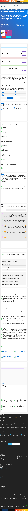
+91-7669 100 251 (16, 434)
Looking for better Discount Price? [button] (6, 264)
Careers (10, 423)
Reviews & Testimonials (2, 417)
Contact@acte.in (3, 435)
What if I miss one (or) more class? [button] (6, 273)
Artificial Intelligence (18, 428)
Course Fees (24, 62)
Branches (7, 423)
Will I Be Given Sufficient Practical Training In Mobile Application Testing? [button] (11, 279)
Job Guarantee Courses (3, 9)
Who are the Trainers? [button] (5, 270)
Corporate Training (11, 9)
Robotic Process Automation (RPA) (19, 358)
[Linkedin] (1, 420)
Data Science (16, 352)
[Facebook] (5, 420)
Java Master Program (4, 351)
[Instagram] (0, 420)
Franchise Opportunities (8, 424)
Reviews (21, 9)
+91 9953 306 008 (3, 434)
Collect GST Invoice (14, 417)
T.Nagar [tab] (3, 376)
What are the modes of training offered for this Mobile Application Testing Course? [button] (12, 275)
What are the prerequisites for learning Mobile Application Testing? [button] (10, 278)
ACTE (14, 207)
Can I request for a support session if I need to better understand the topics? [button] (11, 276)
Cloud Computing (4, 358)
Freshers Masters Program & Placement (6, 356)
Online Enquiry (16, 5)
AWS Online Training (2, 427)
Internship (16, 416)
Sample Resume (7, 416)
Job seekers (23, 9)
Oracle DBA (3, 357)
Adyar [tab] (2, 378)
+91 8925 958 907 (23, 434)
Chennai (22, 5)
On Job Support (20, 416)
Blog (13, 416)
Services (4, 423)
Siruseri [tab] (3, 383)
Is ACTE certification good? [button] (5, 269)
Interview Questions (2, 416)
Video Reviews (17, 207)
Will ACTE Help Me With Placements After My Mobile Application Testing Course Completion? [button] (13, 266)
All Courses (7, 9)
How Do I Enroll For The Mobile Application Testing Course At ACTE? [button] (10, 284)
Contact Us (13, 423)
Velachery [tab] (3, 368)
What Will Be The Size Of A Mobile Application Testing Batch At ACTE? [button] (11, 281)
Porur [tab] (2, 373)
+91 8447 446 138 (3, 439)
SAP (15, 357)
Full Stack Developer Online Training (11, 428)
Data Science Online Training (3, 428)
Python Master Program (4, 352)
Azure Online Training (24, 428)
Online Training (16, 423)
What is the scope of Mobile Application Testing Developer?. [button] (9, 261)
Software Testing (17, 356)
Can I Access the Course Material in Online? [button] (7, 267)
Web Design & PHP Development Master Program (20, 351)
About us (1, 423)
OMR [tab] (2, 371)
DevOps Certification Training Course (9, 427)
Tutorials (11, 416)
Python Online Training (17, 427)
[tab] (14, 252)
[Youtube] (3, 420)
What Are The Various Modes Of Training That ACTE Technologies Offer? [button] (11, 252)
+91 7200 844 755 (10, 434)
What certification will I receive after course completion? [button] (9, 272)
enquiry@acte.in (16, 435)
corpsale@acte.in (23, 435)
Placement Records (19, 1)
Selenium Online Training (23, 427)
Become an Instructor (2, 424)
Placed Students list (17, 9)
